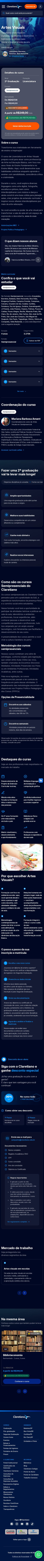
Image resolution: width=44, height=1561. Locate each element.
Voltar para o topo (20, 1539)
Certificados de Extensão (9, 1467)
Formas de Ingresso (10, 1448)
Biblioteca (27, 1463)
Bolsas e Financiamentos (9, 1444)
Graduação (7, 1428)
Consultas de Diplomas (8, 1475)
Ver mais (20, 391)
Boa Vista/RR (28, 1431)
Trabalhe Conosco (30, 1478)
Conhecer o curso (22, 1381)
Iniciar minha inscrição (22, 126)
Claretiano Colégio (31, 1469)
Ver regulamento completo (17, 1222)
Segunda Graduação (11, 1434)
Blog (25, 1466)
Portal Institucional (10, 1463)
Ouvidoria (7, 1500)
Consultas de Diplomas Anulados (10, 1480)
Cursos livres (8, 1437)
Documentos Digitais (11, 1484)
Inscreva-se (30, 6)
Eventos (6, 1440)
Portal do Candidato (31, 1475)
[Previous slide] (19, 1293)
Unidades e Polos (30, 1441)
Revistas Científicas (10, 1503)
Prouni (5, 1454)
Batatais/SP (28, 1428)
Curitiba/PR (28, 1434)
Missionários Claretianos (8, 1493)
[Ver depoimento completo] (38, 259)
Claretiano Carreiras (10, 1471)
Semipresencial (9, 287)
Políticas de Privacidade (20, 1556)
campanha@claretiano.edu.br (23, 1140)
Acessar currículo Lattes (11, 450)
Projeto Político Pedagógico (12, 230)
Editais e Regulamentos (8, 1488)
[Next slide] (24, 1293)
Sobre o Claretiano (10, 1506)
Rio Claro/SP (28, 1437)
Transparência (8, 1509)
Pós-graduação (9, 1431)
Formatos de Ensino (10, 1451)
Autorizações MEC (9, 225)
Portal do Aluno (29, 1472)
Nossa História (8, 1497)
